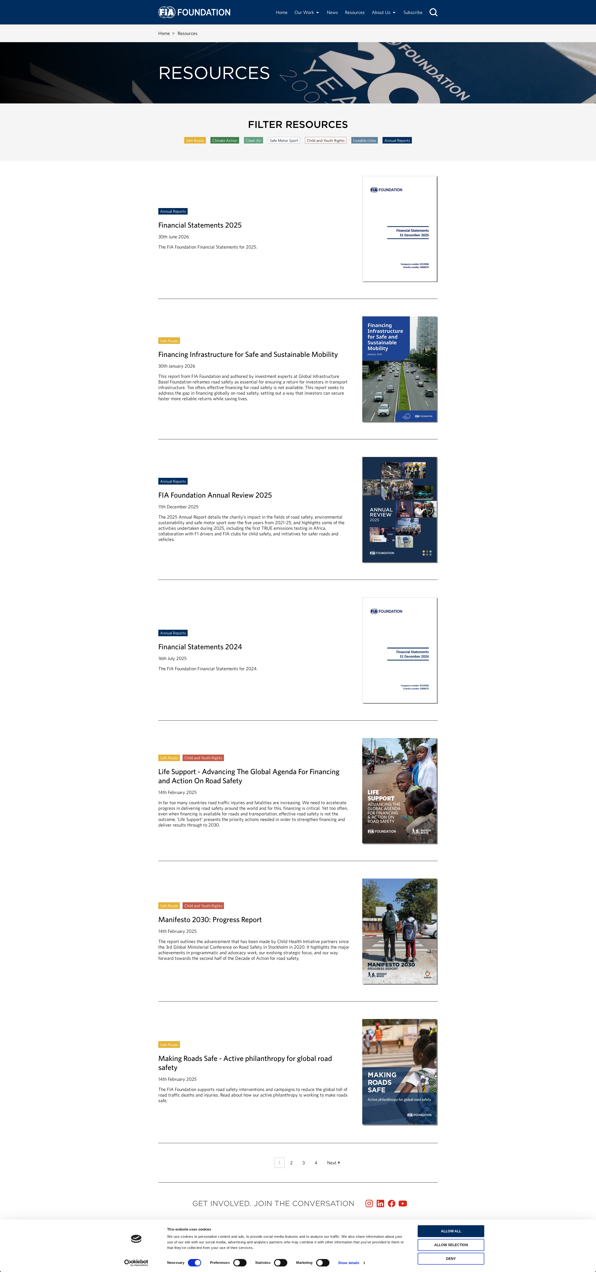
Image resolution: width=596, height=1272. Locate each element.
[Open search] (433, 12)
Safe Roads (195, 140)
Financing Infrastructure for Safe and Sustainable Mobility (298, 377)
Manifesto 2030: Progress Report (298, 940)
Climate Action (224, 140)
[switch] (240, 1262)
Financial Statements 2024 (298, 658)
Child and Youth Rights (326, 140)
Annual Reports (397, 140)
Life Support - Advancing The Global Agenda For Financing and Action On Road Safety (298, 799)
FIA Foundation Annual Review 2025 (298, 518)
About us (381, 12)
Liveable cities (364, 140)
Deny (451, 1259)
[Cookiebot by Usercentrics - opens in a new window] (136, 1262)
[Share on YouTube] (402, 1203)
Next (331, 1162)
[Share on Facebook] (391, 1203)
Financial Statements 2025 (298, 237)
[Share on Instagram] (369, 1203)
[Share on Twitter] (380, 1203)
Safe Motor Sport (284, 140)
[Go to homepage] (194, 12)
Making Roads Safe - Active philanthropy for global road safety (298, 1072)
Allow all (451, 1231)
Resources (355, 12)
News (332, 12)
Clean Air (253, 140)
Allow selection (451, 1245)
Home (282, 12)
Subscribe (413, 12)
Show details (348, 1263)
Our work (304, 12)
